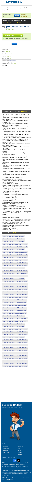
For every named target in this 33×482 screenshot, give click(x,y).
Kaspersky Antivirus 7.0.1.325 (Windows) (13, 278)
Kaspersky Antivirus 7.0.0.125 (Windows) (13, 316)
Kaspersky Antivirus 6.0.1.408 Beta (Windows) (15, 339)
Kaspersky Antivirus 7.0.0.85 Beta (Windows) (14, 302)
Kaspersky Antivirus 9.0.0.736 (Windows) (13, 236)
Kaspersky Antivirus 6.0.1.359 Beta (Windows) (15, 366)
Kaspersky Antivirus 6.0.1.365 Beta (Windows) (15, 363)
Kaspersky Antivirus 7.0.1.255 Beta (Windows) (15, 289)
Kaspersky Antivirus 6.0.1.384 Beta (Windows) (15, 347)
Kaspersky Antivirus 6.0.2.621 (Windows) (13, 323)
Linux (19, 450)
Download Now (9, 35)
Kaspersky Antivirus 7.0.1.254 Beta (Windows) (15, 292)
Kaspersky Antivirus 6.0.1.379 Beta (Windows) (15, 353)
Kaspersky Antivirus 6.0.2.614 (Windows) (13, 326)
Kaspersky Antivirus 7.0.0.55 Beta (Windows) (14, 310)
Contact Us (6, 448)
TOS (3, 479)
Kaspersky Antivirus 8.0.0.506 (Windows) (13, 241)
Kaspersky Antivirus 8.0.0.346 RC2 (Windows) (15, 270)
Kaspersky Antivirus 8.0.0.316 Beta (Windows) (15, 276)
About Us (5, 446)
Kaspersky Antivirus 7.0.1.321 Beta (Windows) (15, 281)
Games (20, 454)
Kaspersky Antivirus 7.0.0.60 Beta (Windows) (14, 308)
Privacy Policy (21, 478)
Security (11, 20)
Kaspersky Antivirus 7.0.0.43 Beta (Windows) (14, 313)
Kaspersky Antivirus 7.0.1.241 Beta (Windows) (15, 297)
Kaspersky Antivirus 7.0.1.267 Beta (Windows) (15, 284)
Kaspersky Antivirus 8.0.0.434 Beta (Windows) (15, 260)
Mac (19, 448)
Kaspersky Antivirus (20, 20)
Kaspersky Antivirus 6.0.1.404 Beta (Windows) (15, 342)
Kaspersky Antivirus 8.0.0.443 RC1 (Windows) (15, 254)
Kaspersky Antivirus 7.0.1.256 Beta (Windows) (15, 286)
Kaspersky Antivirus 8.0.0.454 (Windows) (13, 249)
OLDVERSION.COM (14, 2)
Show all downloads (24, 15)
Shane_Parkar (12, 60)
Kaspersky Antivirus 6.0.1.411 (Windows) (13, 337)
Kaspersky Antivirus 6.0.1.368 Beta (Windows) (15, 361)
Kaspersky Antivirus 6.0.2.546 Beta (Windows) (15, 334)
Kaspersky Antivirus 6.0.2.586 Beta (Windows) (15, 329)
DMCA (27, 478)
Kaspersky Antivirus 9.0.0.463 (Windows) (13, 239)
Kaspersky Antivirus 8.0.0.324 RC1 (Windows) (15, 273)
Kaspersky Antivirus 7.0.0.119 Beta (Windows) (15, 318)
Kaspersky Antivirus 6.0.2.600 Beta (17, 27)
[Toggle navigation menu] (28, 3)
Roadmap (5, 450)
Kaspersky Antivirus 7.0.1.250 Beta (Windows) (15, 294)
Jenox (11, 479)
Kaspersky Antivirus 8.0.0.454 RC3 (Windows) (15, 246)
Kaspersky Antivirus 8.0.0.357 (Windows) (13, 268)
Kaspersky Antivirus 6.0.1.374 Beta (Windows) (15, 355)
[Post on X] (6, 65)
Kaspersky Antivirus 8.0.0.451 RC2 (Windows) (15, 252)
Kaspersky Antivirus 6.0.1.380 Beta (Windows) (15, 350)
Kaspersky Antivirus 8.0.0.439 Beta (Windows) (15, 257)
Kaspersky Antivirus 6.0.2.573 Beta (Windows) (15, 331)
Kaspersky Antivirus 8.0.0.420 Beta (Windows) (15, 265)
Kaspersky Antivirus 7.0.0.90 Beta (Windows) (14, 300)
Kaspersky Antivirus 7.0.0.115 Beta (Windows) (15, 321)
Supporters (6, 452)
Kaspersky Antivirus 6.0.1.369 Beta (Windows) (15, 358)
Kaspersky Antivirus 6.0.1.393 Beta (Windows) (15, 345)
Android (20, 452)
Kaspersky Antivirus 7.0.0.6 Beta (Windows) (14, 305)
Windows (5, 20)
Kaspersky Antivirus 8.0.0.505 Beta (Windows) (15, 244)
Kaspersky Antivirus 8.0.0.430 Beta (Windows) (15, 262)
